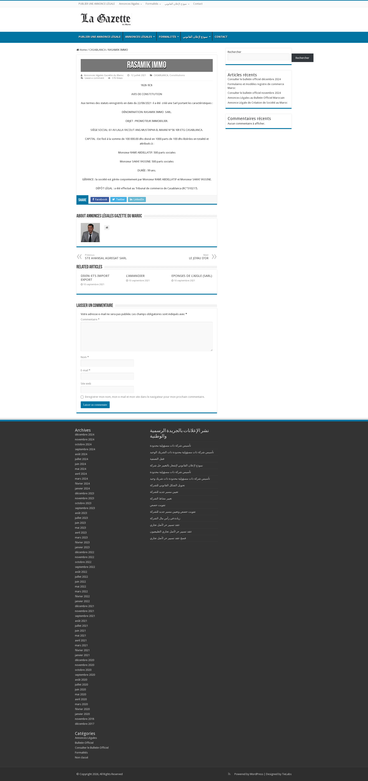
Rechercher (234, 52)
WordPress (256, 774)
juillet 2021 (81, 625)
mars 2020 (81, 704)
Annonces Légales (86, 737)
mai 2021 (80, 635)
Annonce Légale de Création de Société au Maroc (258, 102)
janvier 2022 (82, 601)
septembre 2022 (85, 566)
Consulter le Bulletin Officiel (92, 747)
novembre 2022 (84, 557)
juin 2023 (80, 522)
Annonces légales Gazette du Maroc (104, 75)
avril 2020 (81, 699)
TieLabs (287, 774)
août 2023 (81, 513)
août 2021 (81, 620)
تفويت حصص (157, 505)
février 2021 (82, 650)
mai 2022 (80, 586)
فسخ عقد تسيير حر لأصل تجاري (168, 538)
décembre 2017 (84, 723)
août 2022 (81, 571)
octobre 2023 (83, 503)
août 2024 (81, 454)
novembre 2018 (84, 718)
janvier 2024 (82, 488)
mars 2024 (81, 478)
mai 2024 (80, 468)
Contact (198, 3)
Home (83, 49)
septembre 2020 (85, 674)
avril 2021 (81, 640)
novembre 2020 (84, 665)
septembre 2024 (85, 449)
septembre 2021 (85, 616)
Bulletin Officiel (84, 742)
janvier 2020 (82, 714)
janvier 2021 (82, 655)
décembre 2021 (84, 606)
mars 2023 (81, 537)
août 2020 (81, 679)
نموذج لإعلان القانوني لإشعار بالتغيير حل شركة (176, 465)
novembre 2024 (84, 439)
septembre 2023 (85, 508)
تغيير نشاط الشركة (161, 498)
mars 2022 (81, 591)
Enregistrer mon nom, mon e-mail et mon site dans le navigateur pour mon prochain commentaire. (145, 396)
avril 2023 (81, 532)
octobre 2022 (83, 562)
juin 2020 (80, 689)
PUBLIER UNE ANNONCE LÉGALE (97, 3)
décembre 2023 (84, 493)
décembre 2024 (84, 434)
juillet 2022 (81, 576)
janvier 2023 (82, 547)
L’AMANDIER (135, 276)
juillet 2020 (81, 684)
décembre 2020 (84, 660)
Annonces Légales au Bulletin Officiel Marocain (256, 97)
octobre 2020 (83, 669)
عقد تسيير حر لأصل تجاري (165, 524)
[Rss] (229, 774)
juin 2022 (80, 581)
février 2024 (82, 483)
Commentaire (90, 319)
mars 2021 (81, 645)
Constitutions (177, 75)
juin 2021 (80, 630)
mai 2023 (80, 527)
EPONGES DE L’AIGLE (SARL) (191, 276)
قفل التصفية (157, 458)
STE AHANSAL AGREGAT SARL (105, 257)
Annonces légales (129, 3)
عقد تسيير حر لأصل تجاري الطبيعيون (171, 531)
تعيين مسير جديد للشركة (164, 491)
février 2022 (82, 596)
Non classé (81, 757)
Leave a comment (94, 78)
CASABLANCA (97, 49)
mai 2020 (80, 694)
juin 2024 (80, 464)
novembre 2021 (84, 611)
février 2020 (82, 709)
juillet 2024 (81, 459)
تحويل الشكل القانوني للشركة (167, 485)
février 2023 (82, 542)
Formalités (152, 3)
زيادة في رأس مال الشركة (165, 518)
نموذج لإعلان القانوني (176, 3)
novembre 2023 (84, 498)
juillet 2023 (81, 517)
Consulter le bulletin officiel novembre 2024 (254, 92)
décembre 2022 (84, 552)
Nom (85, 357)
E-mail (85, 370)
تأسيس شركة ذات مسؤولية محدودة (170, 445)
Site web (86, 383)
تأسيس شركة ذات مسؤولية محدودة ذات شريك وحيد (180, 478)
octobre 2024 (83, 444)
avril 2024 (81, 473)
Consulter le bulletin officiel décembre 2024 (254, 79)
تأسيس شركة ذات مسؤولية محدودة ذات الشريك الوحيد (182, 452)
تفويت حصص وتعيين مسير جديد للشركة (173, 511)
